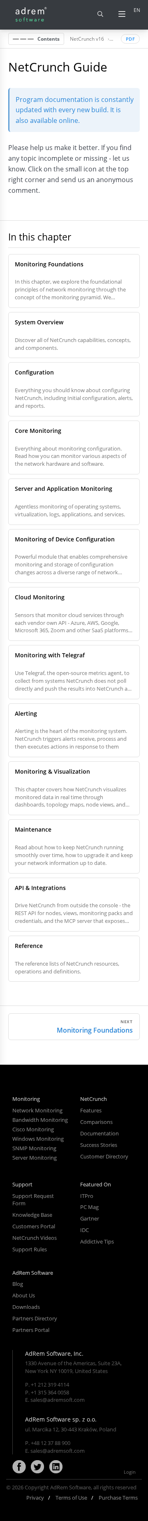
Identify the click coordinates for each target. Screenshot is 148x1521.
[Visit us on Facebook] (19, 1467)
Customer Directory (104, 1156)
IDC (84, 1230)
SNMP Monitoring (34, 1148)
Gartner (89, 1218)
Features (91, 1110)
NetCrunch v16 (87, 38)
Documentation (99, 1133)
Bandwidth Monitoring (40, 1119)
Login (130, 1472)
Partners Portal (30, 1330)
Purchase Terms (118, 1497)
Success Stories (98, 1145)
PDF (130, 39)
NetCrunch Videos (34, 1237)
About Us (23, 1295)
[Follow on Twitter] (37, 1467)
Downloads (26, 1307)
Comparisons (96, 1122)
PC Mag (89, 1207)
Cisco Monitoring (33, 1129)
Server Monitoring (34, 1157)
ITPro (86, 1196)
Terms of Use (71, 1497)
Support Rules (29, 1249)
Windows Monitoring (38, 1138)
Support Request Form (33, 1199)
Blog (17, 1284)
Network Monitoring (37, 1110)
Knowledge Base (32, 1214)
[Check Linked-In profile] (56, 1467)
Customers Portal (33, 1226)
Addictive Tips (97, 1241)
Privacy (35, 1497)
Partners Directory (34, 1318)
